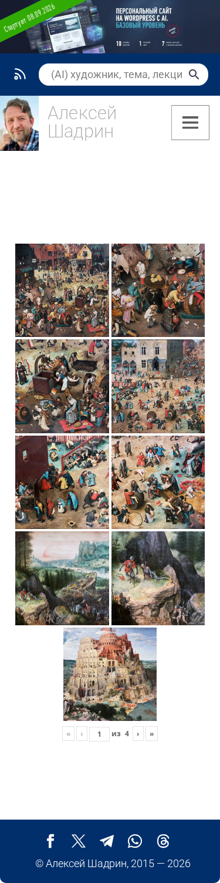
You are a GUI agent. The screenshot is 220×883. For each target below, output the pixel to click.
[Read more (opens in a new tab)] (65, 126)
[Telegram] (107, 841)
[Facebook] (50, 841)
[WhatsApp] (135, 841)
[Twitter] (79, 841)
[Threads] (163, 841)
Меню (190, 122)
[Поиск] (194, 74)
